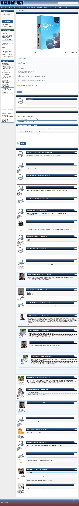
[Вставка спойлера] (40, 131)
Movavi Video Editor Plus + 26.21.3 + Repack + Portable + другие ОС (29, 118)
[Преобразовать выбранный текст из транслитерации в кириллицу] (38, 131)
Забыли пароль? (4, 26)
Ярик (31, 187)
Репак (6, 7)
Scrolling (32, 453)
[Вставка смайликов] (32, 131)
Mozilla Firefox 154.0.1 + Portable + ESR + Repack (6, 34)
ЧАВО (60, 7)
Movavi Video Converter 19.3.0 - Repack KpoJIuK (25, 116)
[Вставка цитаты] (36, 131)
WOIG (31, 389)
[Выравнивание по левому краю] (26, 131)
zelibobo (32, 289)
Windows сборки (12, 7)
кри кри (33, 274)
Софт (2, 7)
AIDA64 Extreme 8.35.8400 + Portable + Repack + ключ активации (7, 47)
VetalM (31, 260)
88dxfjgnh (35, 330)
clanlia (31, 442)
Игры (51, 7)
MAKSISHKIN (32, 302)
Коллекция (46, 7)
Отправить (22, 143)
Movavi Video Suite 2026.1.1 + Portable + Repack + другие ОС (28, 119)
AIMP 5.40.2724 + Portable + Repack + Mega (7, 52)
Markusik (32, 236)
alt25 (31, 221)
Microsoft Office (39, 7)
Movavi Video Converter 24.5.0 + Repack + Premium (26, 121)
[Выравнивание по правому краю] (29, 131)
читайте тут (69, 103)
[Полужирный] (18, 131)
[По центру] (27, 131)
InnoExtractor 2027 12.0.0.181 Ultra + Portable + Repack (7, 49)
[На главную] (15, 3)
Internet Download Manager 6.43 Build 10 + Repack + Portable (7, 39)
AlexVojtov (32, 377)
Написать (65, 7)
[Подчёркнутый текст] (21, 131)
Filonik (33, 315)
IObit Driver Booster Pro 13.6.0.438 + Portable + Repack (7, 54)
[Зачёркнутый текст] (23, 131)
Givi (31, 198)
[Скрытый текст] (34, 131)
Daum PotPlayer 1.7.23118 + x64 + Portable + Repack (7, 44)
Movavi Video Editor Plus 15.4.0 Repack (28, 85)
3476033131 (32, 429)
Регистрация (11, 26)
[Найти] (77, 3)
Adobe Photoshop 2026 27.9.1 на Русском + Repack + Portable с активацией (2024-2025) (7, 36)
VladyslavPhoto (33, 175)
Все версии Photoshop (21, 7)
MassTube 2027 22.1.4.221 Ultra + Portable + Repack (7, 41)
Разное (55, 7)
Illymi (31, 248)
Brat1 (31, 469)
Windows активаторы (31, 7)
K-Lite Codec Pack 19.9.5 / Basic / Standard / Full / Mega (7, 57)
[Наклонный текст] (20, 131)
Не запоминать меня (6, 24)
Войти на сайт (7, 21)
